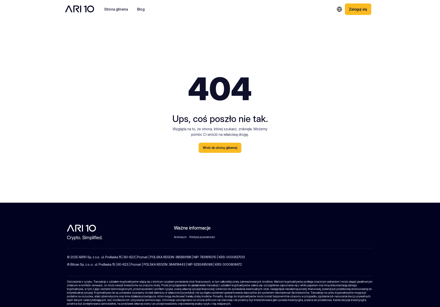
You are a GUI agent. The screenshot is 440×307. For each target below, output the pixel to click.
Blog (141, 9)
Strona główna (116, 9)
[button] (339, 9)
